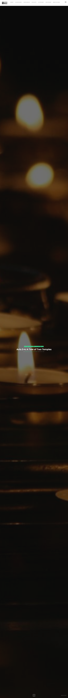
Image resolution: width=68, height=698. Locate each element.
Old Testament (41, 2)
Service (41, 346)
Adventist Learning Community (31, 351)
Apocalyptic (34, 2)
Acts (25, 346)
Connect (11, 2)
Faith (32, 346)
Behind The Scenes (56, 2)
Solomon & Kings (18, 2)
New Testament (48, 2)
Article (28, 346)
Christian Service (26, 2)
